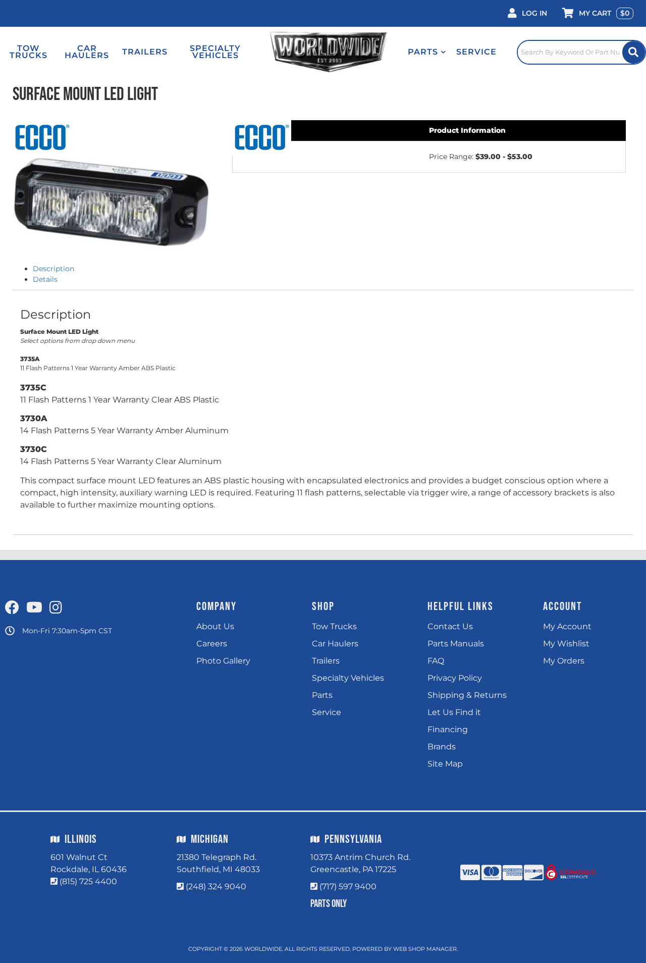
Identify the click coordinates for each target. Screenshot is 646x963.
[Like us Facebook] (12, 608)
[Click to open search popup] (581, 52)
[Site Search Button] (633, 52)
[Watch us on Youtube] (34, 608)
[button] (427, 52)
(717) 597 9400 (347, 886)
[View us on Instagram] (55, 608)
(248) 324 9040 (216, 886)
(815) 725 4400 (88, 881)
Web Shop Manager (425, 948)
